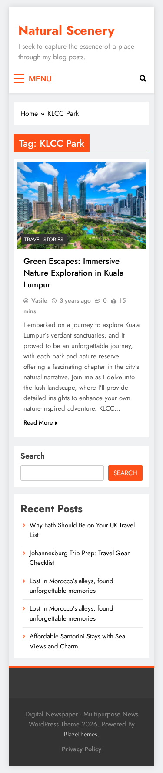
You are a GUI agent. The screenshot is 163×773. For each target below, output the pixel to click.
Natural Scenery (66, 30)
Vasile (39, 300)
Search (32, 456)
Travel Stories (43, 239)
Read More (38, 422)
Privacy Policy (81, 749)
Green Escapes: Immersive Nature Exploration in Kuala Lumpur (73, 272)
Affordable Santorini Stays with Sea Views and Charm (77, 641)
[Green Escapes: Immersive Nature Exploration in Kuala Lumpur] (81, 205)
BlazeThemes (80, 734)
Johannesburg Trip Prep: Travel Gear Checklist (80, 557)
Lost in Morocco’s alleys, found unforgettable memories (71, 585)
